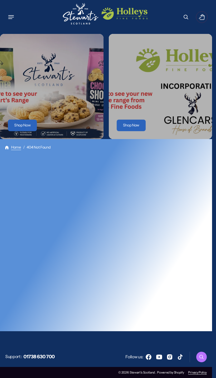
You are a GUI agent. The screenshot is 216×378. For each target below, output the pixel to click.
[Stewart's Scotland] (106, 17)
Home (16, 147)
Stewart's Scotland (142, 372)
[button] (11, 17)
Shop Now (22, 125)
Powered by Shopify (170, 372)
